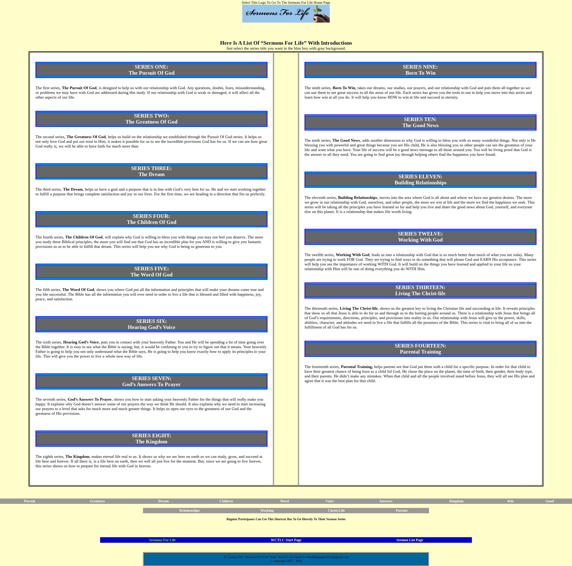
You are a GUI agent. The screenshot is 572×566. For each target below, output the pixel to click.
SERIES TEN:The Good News (420, 122)
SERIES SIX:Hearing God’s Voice (151, 324)
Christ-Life (336, 510)
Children (226, 501)
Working (267, 510)
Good (550, 501)
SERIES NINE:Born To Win (420, 70)
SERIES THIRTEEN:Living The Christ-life (420, 290)
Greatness (97, 501)
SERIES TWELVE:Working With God (420, 237)
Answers (385, 501)
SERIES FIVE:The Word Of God (151, 272)
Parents (402, 510)
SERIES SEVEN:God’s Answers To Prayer (151, 381)
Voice (330, 501)
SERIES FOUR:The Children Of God (151, 219)
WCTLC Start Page (286, 540)
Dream (163, 501)
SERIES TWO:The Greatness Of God (151, 119)
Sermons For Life (162, 540)
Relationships (189, 510)
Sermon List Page (409, 540)
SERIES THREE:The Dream (151, 171)
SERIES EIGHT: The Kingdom (151, 438)
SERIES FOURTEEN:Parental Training (420, 349)
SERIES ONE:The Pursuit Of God (152, 70)
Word (284, 501)
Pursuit (29, 501)
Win (510, 501)
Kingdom (456, 501)
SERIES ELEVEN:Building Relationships (420, 179)
